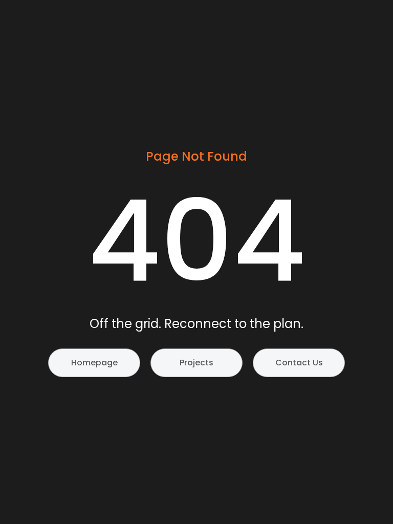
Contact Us (299, 362)
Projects (196, 362)
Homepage (94, 362)
